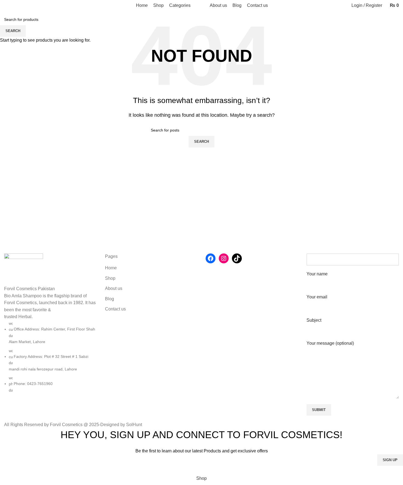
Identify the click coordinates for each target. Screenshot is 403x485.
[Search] (5, 5)
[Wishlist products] (15, 5)
